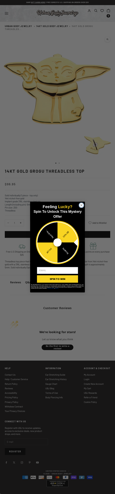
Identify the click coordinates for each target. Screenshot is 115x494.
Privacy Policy (50, 288)
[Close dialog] (81, 205)
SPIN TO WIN (57, 279)
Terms (56, 288)
